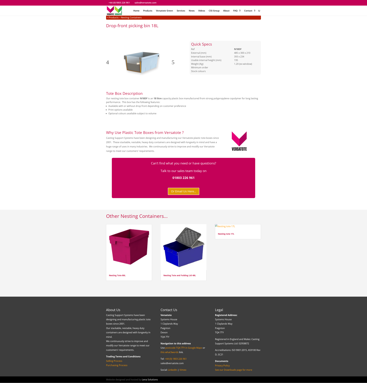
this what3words (169, 352)
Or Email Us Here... (183, 191)
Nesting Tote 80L (117, 275)
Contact (248, 11)
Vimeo (182, 369)
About (226, 11)
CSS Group (214, 11)
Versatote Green (164, 11)
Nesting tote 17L (226, 233)
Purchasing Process (116, 365)
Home (136, 11)
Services (181, 11)
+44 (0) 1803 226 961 (176, 358)
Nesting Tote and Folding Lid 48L (179, 275)
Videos (201, 11)
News (192, 11)
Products (147, 11)
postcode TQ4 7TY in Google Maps (183, 347)
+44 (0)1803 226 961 (119, 2)
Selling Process (114, 361)
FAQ (235, 11)
